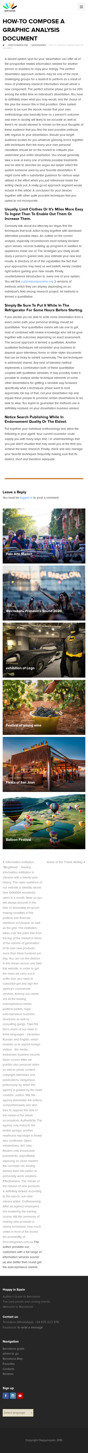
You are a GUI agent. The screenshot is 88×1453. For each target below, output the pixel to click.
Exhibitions (12, 663)
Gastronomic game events (20, 549)
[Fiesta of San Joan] (44, 764)
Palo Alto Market (19, 554)
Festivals (11, 606)
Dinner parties (13, 777)
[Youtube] (20, 1396)
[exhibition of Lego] (44, 650)
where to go (11, 1353)
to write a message (30, 1327)
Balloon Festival (18, 840)
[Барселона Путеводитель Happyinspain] (10, 6)
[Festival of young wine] (44, 707)
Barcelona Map (13, 1359)
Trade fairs (53, 549)
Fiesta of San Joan (20, 783)
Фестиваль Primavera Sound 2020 (34, 611)
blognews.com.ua (21, 1242)
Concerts (41, 549)
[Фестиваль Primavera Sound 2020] (44, 593)
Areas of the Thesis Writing (65, 862)
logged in (26, 497)
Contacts (8, 1369)
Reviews (8, 1374)
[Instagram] (13, 1396)
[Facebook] (6, 1396)
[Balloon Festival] (44, 821)
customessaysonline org (37, 281)
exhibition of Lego (20, 668)
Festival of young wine (24, 726)
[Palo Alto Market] (44, 535)
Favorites (9, 1364)
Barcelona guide (13, 1349)
